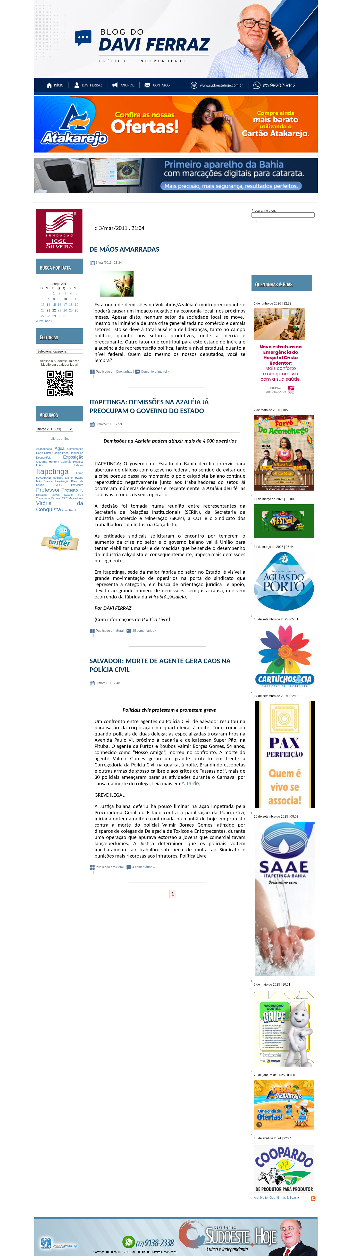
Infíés (39, 465)
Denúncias (76, 452)
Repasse (41, 494)
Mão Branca (44, 481)
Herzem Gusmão (60, 461)
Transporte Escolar (48, 498)
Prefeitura (77, 484)
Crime (48, 452)
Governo (41, 461)
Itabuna (78, 465)
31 (65, 316)
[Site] (221, 88)
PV (81, 490)
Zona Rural (69, 510)
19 (76, 305)
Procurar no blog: (264, 210)
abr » (48, 321)
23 (59, 310)
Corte (39, 452)
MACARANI (43, 477)
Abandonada (44, 448)
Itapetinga (52, 471)
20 (43, 310)
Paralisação (62, 481)
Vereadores (76, 498)
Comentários (75, 448)
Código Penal (60, 452)
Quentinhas (124, 372)
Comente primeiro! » (155, 372)
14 (48, 305)
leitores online (60, 439)
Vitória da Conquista (59, 506)
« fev (39, 321)
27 (43, 316)
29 (54, 316)
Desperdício (43, 457)
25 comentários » (144, 631)
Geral (120, 631)
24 (65, 310)
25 (71, 310)
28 (48, 316)
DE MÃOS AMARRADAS (124, 249)
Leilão (79, 473)
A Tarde (190, 783)
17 (65, 305)
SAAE (56, 494)
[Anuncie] (125, 88)
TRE (65, 498)
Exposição (73, 457)
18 (71, 305)
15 (54, 305)
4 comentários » (143, 867)
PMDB (58, 484)
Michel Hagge (74, 477)
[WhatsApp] (285, 88)
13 (43, 305)
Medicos (58, 477)
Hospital (78, 461)
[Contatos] (162, 88)
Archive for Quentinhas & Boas (275, 1197)
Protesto (70, 490)
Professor (48, 490)
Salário (68, 494)
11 (71, 299)
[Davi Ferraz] (88, 88)
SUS (80, 494)
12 (76, 299)
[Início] (55, 88)
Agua (59, 448)
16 (59, 305)
